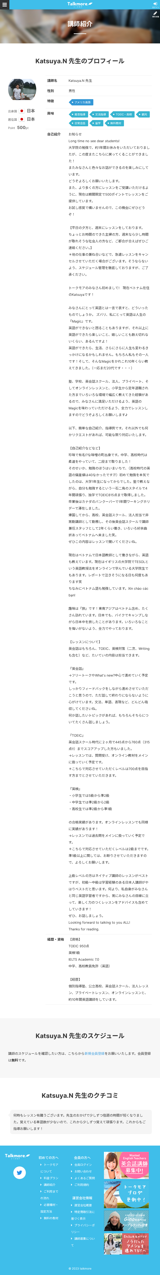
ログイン (155, 7)
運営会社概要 (83, 1205)
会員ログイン (83, 1164)
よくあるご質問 (84, 1178)
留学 (98, 123)
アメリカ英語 (83, 102)
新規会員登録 (95, 1053)
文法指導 (100, 114)
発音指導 (80, 114)
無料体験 (155, 17)
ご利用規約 (81, 1184)
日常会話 (80, 123)
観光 (144, 114)
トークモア (80, 4)
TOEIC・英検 (124, 114)
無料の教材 (51, 1218)
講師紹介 (49, 1184)
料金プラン (51, 1178)
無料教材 (115, 123)
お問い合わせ (83, 1171)
